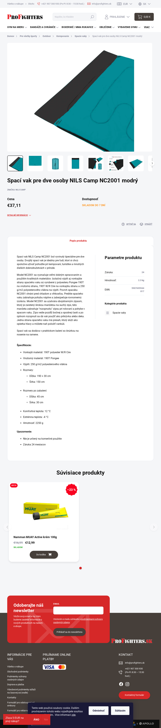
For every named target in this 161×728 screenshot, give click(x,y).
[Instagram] (127, 683)
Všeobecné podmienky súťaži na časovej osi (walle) (21, 691)
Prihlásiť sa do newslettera (69, 632)
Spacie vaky (119, 312)
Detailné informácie (17, 215)
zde (73, 714)
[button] (80, 568)
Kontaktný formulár (134, 695)
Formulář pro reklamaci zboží (21, 710)
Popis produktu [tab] (78, 240)
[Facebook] (121, 683)
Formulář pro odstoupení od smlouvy (20, 704)
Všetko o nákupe (15, 4)
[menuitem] (17, 27)
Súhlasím (120, 710)
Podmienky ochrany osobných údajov (17, 678)
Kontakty (11, 697)
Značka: (16, 190)
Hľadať (92, 17)
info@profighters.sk (134, 663)
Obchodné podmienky (17, 671)
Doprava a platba (15, 684)
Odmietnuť (99, 710)
